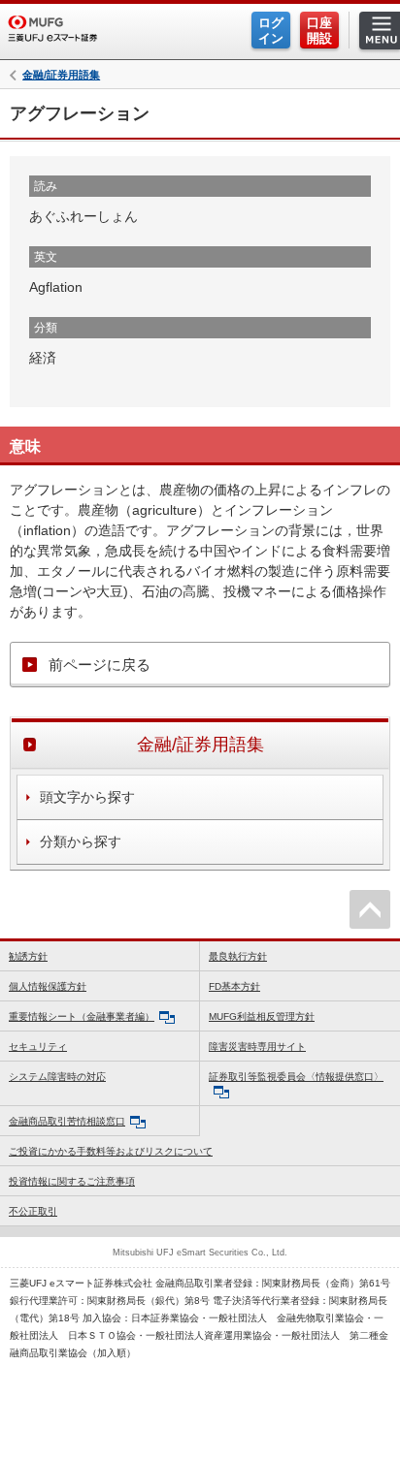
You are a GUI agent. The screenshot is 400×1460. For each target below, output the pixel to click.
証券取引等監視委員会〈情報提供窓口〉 (296, 1076)
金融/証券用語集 (61, 75)
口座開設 (319, 31)
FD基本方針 (234, 986)
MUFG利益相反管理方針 (262, 1016)
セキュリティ (38, 1046)
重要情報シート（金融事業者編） (81, 1016)
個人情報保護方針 (47, 986)
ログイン (270, 31)
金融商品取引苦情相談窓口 (67, 1121)
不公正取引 (33, 1211)
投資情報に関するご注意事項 (72, 1181)
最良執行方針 (238, 956)
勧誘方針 (28, 956)
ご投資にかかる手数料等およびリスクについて (111, 1151)
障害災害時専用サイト (257, 1046)
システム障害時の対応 (57, 1076)
